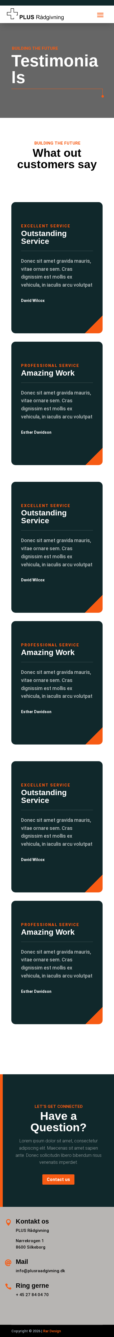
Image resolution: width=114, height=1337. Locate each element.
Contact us (58, 1179)
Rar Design (52, 1331)
